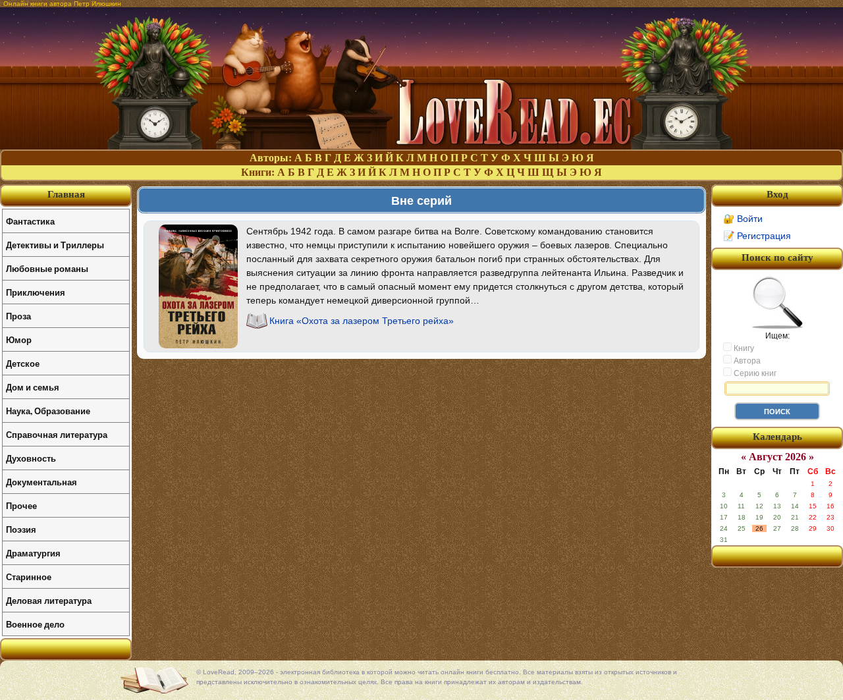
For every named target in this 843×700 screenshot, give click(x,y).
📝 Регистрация (757, 235)
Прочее (21, 505)
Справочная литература (56, 434)
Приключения (35, 292)
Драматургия (33, 553)
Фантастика (30, 221)
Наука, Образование (48, 410)
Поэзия (21, 529)
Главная (66, 194)
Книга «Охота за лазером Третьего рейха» (361, 320)
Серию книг (754, 373)
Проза (18, 316)
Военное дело (35, 624)
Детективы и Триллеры (55, 244)
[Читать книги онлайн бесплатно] (421, 145)
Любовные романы (47, 268)
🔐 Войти (743, 218)
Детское (23, 363)
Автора (746, 360)
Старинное (28, 576)
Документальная (41, 481)
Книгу (743, 348)
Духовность (31, 458)
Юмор (19, 339)
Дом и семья (32, 387)
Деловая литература (49, 600)
